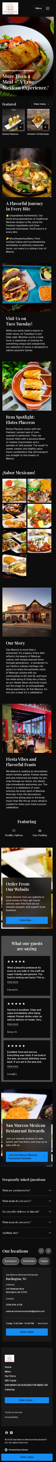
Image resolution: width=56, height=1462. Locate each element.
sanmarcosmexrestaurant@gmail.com (25, 1312)
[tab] (10, 1261)
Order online (27, 1332)
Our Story (10, 1376)
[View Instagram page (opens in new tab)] (11, 1432)
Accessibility (11, 1417)
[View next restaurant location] (48, 1251)
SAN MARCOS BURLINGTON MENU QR (26, 1385)
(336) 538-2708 (14, 1305)
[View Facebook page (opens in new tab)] (6, 1432)
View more (12, 982)
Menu (39, 8)
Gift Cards (10, 1380)
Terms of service (13, 1412)
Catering (9, 1389)
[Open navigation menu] (48, 8)
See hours (43, 1323)
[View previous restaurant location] (41, 1251)
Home (8, 1367)
